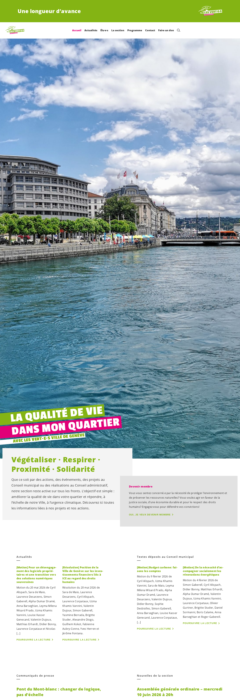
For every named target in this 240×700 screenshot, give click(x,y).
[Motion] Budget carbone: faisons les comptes (157, 569)
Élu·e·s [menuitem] (104, 30)
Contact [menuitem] (150, 30)
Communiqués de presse (35, 675)
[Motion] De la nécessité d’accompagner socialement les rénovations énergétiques (203, 571)
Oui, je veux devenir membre (150, 514)
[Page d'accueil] (210, 11)
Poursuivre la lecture (33, 639)
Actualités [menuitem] (90, 30)
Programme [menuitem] (134, 30)
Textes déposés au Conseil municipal (165, 557)
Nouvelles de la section (155, 675)
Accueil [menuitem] (76, 30)
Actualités (24, 557)
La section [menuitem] (117, 30)
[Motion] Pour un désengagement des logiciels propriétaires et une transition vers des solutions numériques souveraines (36, 575)
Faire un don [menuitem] (166, 30)
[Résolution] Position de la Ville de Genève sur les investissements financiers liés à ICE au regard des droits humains (82, 575)
